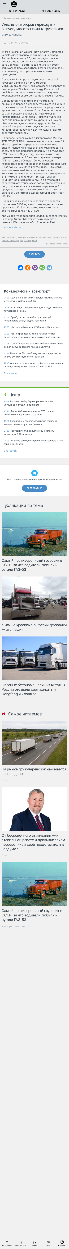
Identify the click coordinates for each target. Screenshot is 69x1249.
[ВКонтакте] (20, 267)
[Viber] (35, 267)
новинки (27, 240)
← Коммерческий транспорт (16, 18)
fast (21, 240)
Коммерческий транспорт (16, 926)
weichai (5, 237)
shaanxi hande (8, 240)
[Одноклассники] (27, 267)
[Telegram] (49, 267)
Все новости (10, 373)
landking (13, 237)
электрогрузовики (26, 237)
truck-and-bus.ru (14, 227)
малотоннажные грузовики (49, 237)
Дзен (4, 780)
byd (17, 240)
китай (34, 240)
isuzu (64, 237)
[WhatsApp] (42, 267)
